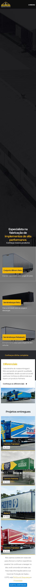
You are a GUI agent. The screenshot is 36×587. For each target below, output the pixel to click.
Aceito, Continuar (18, 585)
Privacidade (18, 581)
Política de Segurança (21, 577)
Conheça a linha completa (16, 355)
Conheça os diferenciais (13, 384)
